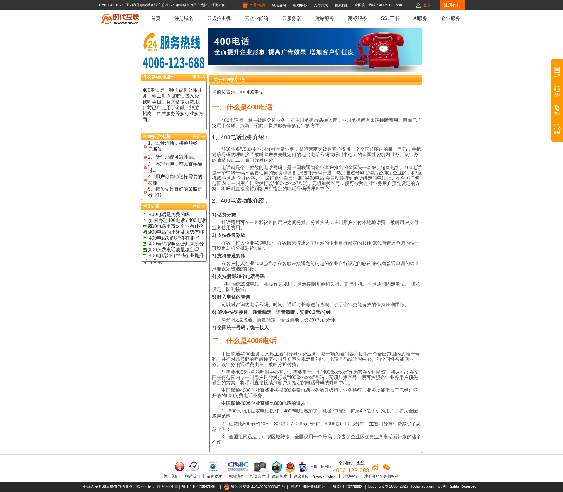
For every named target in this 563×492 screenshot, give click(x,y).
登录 (427, 5)
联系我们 (192, 476)
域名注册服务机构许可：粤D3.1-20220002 (326, 486)
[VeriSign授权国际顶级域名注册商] (213, 466)
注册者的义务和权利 (381, 476)
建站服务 (324, 18)
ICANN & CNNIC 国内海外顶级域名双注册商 (133, 5)
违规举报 (350, 476)
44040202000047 (265, 487)
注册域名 (183, 18)
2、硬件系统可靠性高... (172, 156)
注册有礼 (452, 5)
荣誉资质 (214, 476)
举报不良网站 (320, 466)
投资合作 (257, 476)
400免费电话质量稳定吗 (174, 249)
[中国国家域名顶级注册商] (238, 466)
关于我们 (171, 476)
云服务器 (291, 18)
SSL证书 (390, 18)
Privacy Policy (323, 476)
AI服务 (420, 18)
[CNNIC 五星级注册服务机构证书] (179, 466)
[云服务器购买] (260, 467)
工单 (557, 75)
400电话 (255, 92)
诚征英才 (279, 476)
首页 (155, 18)
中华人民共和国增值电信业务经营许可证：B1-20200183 (130, 486)
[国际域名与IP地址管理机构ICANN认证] (194, 466)
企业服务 (450, 18)
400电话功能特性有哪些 (174, 237)
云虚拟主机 (219, 18)
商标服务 (357, 18)
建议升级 (301, 476)
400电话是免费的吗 (169, 214)
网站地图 (236, 476)
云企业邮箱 (256, 18)
